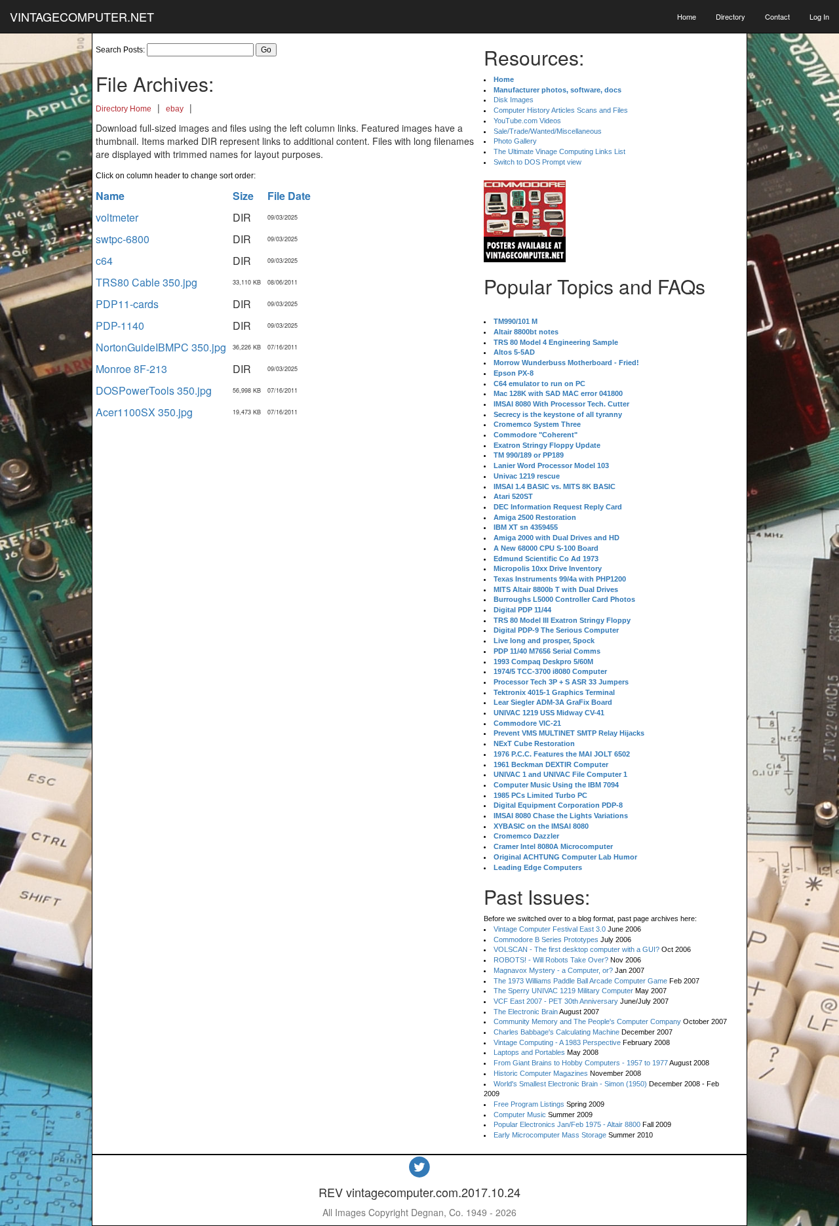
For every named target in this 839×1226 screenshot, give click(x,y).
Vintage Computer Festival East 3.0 (550, 929)
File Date (289, 195)
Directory (730, 16)
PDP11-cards (127, 303)
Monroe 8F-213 (131, 368)
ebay (175, 108)
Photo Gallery (515, 141)
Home (686, 16)
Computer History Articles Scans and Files (561, 110)
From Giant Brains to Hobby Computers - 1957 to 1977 (581, 1063)
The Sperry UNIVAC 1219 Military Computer (563, 991)
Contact (777, 16)
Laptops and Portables (529, 1052)
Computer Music (520, 1114)
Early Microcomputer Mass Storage (550, 1135)
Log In (819, 16)
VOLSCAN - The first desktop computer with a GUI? (576, 949)
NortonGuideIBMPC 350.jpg (161, 347)
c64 (104, 260)
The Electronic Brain (526, 1012)
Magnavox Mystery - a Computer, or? (553, 970)
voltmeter (117, 217)
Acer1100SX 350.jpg (144, 412)
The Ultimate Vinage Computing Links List (559, 151)
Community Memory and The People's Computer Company (587, 1021)
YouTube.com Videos (527, 121)
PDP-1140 (120, 325)
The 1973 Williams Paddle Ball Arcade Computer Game (580, 981)
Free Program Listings (529, 1104)
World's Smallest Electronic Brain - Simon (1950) (570, 1084)
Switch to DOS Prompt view (537, 162)
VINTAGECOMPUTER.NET (82, 16)
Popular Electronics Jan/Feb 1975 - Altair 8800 (567, 1124)
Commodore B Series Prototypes (546, 939)
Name (110, 195)
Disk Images (514, 100)
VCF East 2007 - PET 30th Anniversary (556, 1001)
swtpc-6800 (122, 239)
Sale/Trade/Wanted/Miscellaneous (548, 131)
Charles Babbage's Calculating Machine (556, 1032)
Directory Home (123, 108)
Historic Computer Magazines (541, 1073)
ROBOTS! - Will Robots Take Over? (551, 960)
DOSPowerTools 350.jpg (154, 390)
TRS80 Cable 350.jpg (146, 282)
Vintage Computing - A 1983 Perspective (557, 1042)
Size (243, 195)
